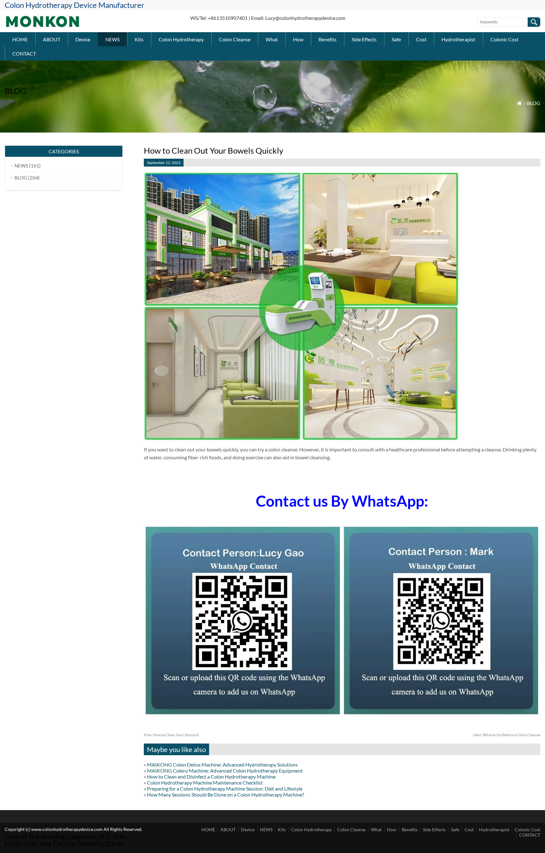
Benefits (328, 39)
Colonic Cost (504, 39)
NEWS (112, 39)
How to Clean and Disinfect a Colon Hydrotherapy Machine (211, 776)
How (298, 39)
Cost (421, 39)
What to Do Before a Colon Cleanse (506, 734)
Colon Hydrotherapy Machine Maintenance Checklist (205, 782)
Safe (396, 39)
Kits (139, 39)
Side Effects (364, 39)
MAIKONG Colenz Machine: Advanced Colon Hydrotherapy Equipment (225, 771)
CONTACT (24, 53)
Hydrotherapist (458, 39)
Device (82, 39)
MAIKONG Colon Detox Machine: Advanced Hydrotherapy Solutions (222, 765)
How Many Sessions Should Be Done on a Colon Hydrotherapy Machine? (225, 794)
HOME (20, 39)
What (272, 39)
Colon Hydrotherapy (181, 39)
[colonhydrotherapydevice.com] (42, 25)
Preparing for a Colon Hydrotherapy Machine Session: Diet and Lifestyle (224, 788)
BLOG (533, 103)
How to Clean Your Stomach (171, 734)
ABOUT (51, 39)
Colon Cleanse (234, 39)
